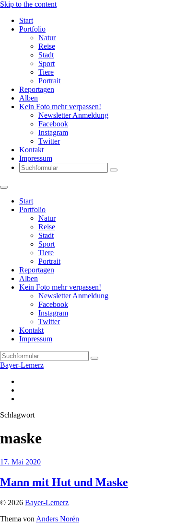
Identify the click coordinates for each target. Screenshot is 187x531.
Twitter (49, 141)
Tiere (46, 72)
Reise (46, 46)
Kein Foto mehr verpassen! (60, 106)
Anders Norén (57, 519)
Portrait (49, 81)
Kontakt (31, 150)
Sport (46, 63)
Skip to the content (28, 4)
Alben (28, 98)
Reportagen (36, 89)
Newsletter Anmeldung (73, 115)
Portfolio (32, 29)
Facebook (53, 124)
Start (26, 20)
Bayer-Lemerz (22, 365)
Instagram (53, 132)
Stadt (46, 55)
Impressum (35, 158)
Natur (47, 38)
